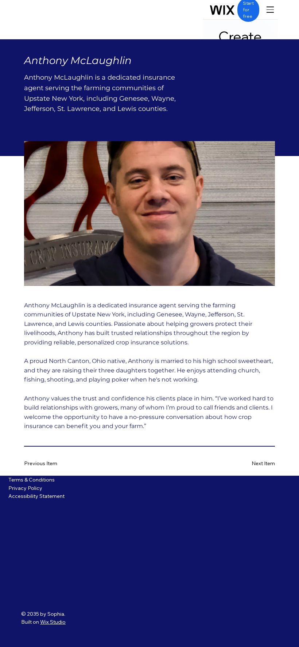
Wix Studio (53, 622)
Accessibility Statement (36, 496)
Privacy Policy (26, 488)
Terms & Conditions (31, 479)
